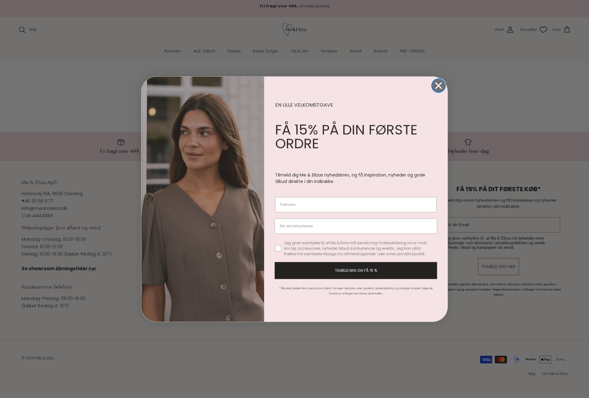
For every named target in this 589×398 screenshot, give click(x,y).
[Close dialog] (438, 86)
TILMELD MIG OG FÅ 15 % (356, 270)
